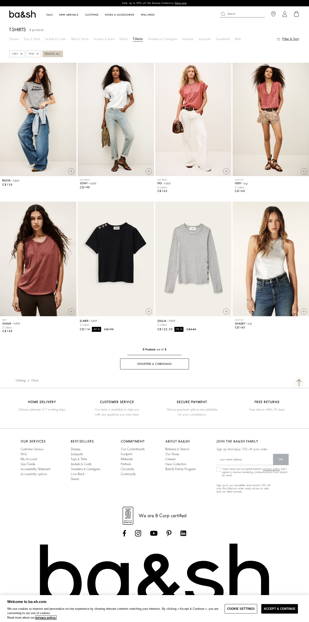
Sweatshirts (223, 39)
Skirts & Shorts (79, 39)
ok (281, 459)
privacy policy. (46, 617)
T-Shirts (138, 39)
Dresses (14, 39)
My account (29, 459)
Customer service (32, 449)
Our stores (172, 454)
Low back (77, 474)
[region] (154, 608)
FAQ (24, 454)
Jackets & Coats (55, 39)
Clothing (21, 380)
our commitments (133, 449)
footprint (126, 454)
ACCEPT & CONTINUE (279, 608)
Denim (123, 39)
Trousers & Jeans (103, 39)
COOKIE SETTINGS (241, 608)
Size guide (28, 464)
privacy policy (271, 469)
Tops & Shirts (32, 39)
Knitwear (188, 39)
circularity (127, 469)
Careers (170, 459)
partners (126, 464)
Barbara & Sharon (177, 449)
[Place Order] (296, 14)
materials (127, 459)
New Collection (175, 464)
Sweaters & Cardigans (162, 39)
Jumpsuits (205, 39)
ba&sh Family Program (180, 469)
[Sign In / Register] (285, 14)
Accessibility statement (35, 469)
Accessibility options (34, 474)
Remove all (53, 54)
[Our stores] (273, 14)
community (128, 474)
